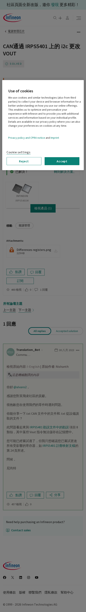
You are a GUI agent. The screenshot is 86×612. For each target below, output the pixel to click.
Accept (62, 161)
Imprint (55, 138)
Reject (24, 161)
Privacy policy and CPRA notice (26, 138)
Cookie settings (19, 152)
